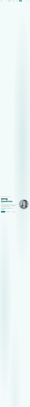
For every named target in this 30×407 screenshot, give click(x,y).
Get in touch (13, 211)
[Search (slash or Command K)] (28, 1)
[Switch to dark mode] (27, 1)
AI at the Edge (13, 205)
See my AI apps (8, 211)
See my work (3, 211)
